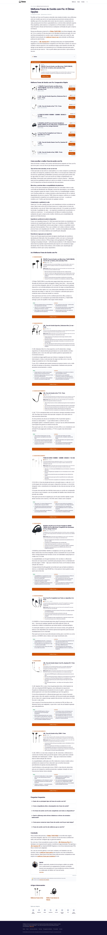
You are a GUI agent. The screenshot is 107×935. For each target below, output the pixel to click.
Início (32, 6)
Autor (27, 929)
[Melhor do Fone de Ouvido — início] (22, 1)
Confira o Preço (46, 76)
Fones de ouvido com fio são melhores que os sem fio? (48, 827)
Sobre (78, 1)
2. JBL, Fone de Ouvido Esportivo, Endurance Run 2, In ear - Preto (52, 96)
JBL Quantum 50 (43, 41)
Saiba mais (32, 926)
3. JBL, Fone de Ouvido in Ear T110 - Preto (50, 106)
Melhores (74, 1)
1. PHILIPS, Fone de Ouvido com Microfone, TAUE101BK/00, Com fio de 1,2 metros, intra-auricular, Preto (50, 87)
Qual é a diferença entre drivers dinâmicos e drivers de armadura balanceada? (51, 816)
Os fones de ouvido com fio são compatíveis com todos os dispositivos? (54, 811)
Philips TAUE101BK (55, 31)
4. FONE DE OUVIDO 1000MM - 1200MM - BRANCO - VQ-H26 (52, 115)
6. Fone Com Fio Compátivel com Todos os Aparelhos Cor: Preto (50, 133)
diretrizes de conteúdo (44, 879)
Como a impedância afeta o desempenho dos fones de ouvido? (51, 806)
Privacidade (55, 929)
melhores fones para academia (46, 856)
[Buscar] (87, 2)
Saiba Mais (41, 872)
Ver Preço (71, 88)
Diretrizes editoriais (33, 929)
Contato (82, 1)
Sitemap (40, 929)
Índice (35, 56)
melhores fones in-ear (52, 37)
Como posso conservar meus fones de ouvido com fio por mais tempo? (53, 822)
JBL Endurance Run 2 (64, 842)
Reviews (34, 6)
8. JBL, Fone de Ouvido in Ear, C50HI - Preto (50, 152)
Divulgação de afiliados (47, 929)
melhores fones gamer (46, 852)
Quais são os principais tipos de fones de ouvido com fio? (49, 801)
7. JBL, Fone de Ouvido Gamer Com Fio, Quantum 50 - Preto (52, 143)
